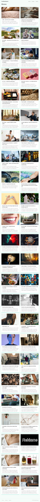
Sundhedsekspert (4, 1)
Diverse (29, 1)
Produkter (33, 1)
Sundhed (37, 1)
